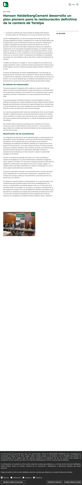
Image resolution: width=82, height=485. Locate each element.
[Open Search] (77, 4)
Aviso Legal (25, 456)
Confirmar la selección (54, 482)
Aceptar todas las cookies (73, 482)
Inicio (4, 11)
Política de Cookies (65, 472)
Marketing (38, 477)
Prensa (8, 11)
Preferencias (17, 477)
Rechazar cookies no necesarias (13, 482)
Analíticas (28, 477)
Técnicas (6, 477)
